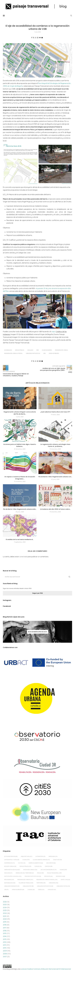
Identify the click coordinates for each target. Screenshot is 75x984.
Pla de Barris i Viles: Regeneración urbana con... (55, 477)
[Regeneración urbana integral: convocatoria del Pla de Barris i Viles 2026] (20, 398)
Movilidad (30, 350)
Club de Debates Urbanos (41, 859)
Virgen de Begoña (54, 353)
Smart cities (65, 879)
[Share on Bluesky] (40, 37)
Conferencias (9, 863)
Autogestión (40, 856)
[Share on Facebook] (31, 37)
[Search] (71, 15)
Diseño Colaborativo (36, 863)
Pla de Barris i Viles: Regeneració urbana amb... (19, 509)
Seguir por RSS (37, 593)
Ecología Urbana (10, 866)
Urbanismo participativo (33, 353)
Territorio (40, 883)
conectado (23, 557)
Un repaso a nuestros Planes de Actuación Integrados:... (19, 478)
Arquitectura (26, 856)
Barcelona (53, 856)
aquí (53, 332)
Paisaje (40, 873)
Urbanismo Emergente (11, 886)
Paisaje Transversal (54, 873)
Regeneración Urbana (61, 350)
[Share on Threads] (37, 37)
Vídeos (41, 889)
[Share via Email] (42, 37)
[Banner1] (37, 662)
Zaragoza (52, 889)
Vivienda (31, 889)
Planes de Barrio (47, 350)
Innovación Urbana (30, 869)
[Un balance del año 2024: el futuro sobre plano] (55, 495)
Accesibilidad (8, 350)
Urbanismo (53, 883)
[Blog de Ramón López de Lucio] (37, 632)
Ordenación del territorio (25, 873)
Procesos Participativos (33, 876)
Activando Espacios (10, 856)
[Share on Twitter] (33, 37)
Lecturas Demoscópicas (48, 869)
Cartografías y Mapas (11, 859)
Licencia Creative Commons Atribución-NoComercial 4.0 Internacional (46, 969)
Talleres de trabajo (26, 883)
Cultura (21, 863)
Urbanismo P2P (28, 886)
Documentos (51, 863)
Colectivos (57, 859)
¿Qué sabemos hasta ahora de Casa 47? (55, 412)
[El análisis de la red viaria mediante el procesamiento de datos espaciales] (20, 526)
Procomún (48, 876)
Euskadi (38, 866)
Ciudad (26, 859)
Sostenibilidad (9, 883)
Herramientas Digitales (12, 869)
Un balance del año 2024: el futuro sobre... (55, 509)
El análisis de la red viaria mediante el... (20, 539)
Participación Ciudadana (12, 876)
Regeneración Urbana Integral (13, 353)
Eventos (48, 866)
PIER (37, 350)
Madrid (63, 869)
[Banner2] (37, 698)
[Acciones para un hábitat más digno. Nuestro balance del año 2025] (20, 430)
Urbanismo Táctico (63, 886)
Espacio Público (19, 350)
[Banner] (37, 736)
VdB (44, 353)
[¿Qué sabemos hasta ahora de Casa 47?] (55, 398)
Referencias (60, 876)
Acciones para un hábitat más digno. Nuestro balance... (19, 445)
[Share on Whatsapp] (35, 37)
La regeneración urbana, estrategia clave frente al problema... (55, 445)
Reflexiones (9, 879)
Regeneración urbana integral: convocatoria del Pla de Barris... (20, 413)
